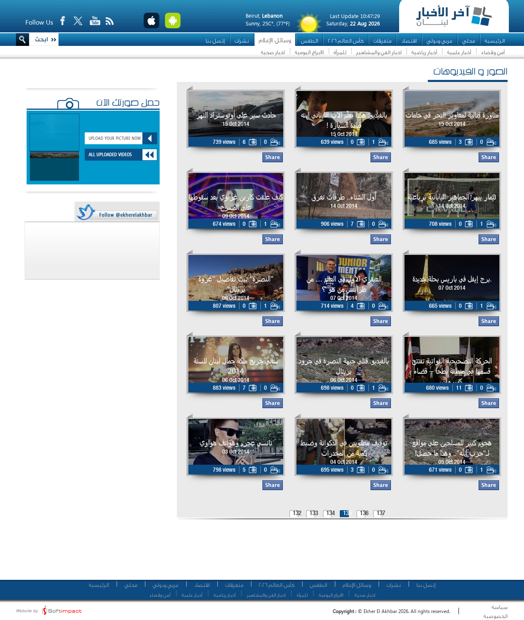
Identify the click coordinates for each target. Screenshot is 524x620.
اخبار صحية (273, 52)
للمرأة (340, 52)
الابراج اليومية (309, 52)
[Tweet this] (116, 212)
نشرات (242, 41)
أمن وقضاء (493, 52)
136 (364, 514)
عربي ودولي (439, 41)
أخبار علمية (459, 52)
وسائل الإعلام (275, 40)
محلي (468, 41)
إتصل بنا (215, 41)
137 (381, 514)
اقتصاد (409, 41)
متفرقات (382, 41)
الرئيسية (495, 41)
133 (313, 514)
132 (297, 514)
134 (330, 514)
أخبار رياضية (424, 52)
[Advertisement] (339, 553)
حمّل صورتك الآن (128, 103)
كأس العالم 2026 (346, 41)
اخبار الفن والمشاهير (379, 52)
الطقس (309, 41)
